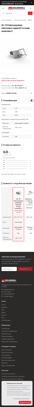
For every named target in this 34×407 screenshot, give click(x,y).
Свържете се (23, 269)
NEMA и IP (5, 363)
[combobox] (15, 13)
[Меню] (3, 8)
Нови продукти (6, 355)
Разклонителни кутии (8, 360)
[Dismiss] (31, 2)
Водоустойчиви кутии (8, 365)
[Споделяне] (31, 93)
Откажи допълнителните (22, 398)
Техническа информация (9, 331)
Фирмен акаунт (6, 334)
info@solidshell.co (9, 289)
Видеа (3, 312)
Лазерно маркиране (8, 339)
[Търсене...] (30, 13)
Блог (3, 310)
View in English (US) (8, 3)
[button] (17, 53)
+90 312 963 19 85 (9, 294)
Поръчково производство (9, 341)
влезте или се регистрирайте (13, 80)
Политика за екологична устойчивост (13, 376)
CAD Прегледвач (7, 357)
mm (29, 100)
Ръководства (6, 328)
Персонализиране (7, 336)
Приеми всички (25, 402)
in (31, 100)
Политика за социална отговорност (13, 379)
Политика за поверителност (22, 394)
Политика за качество (8, 374)
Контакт (4, 315)
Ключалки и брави (20, 20)
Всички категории (7, 352)
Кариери (4, 307)
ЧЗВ (3, 317)
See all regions (19, 3)
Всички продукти (7, 20)
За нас (4, 304)
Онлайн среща (8, 296)
